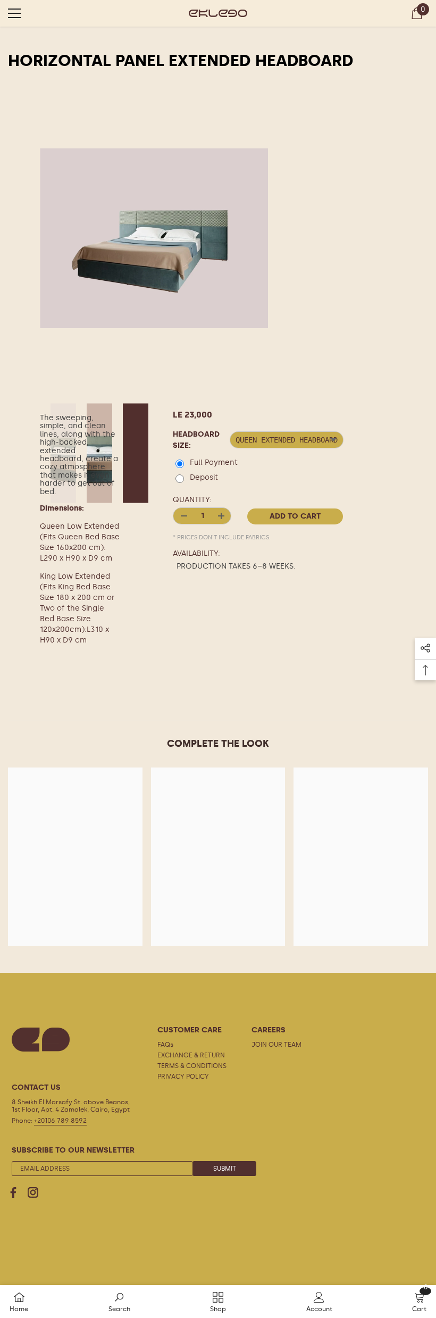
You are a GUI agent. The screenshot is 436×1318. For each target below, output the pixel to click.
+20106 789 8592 (60, 1120)
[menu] (14, 13)
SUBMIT (224, 1168)
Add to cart (295, 516)
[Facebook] (13, 1192)
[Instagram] (32, 1192)
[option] (154, 238)
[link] (119, 1301)
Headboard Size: (196, 440)
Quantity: (192, 499)
